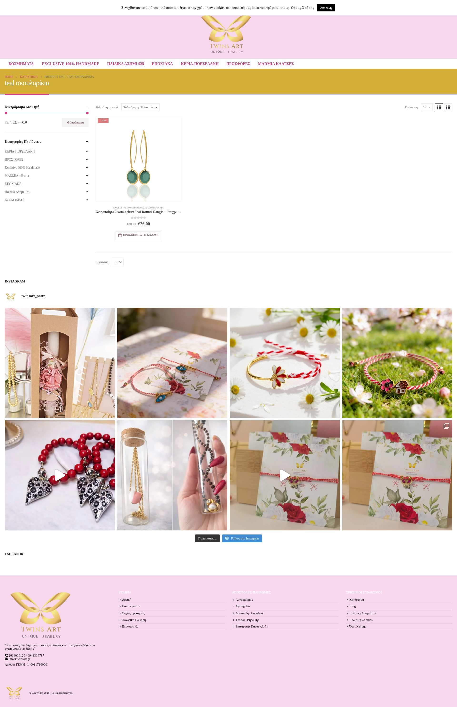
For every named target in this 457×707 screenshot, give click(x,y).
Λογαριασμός (244, 599)
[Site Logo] (226, 34)
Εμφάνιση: (412, 107)
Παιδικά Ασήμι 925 (125, 64)
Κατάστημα (356, 599)
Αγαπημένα (243, 606)
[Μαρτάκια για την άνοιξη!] (397, 475)
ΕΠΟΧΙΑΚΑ (162, 64)
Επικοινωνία (130, 626)
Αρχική (126, 599)
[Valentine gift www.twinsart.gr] (172, 475)
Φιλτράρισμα (75, 122)
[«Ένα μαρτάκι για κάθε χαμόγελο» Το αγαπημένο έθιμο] (285, 363)
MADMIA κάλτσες (276, 64)
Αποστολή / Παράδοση (250, 613)
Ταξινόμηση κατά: (107, 107)
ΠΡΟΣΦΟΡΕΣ (238, 64)
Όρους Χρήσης (302, 7)
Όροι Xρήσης (357, 626)
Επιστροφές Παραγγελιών (252, 626)
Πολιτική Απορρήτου (362, 613)
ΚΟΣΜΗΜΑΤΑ (21, 64)
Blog (352, 606)
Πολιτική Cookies (361, 620)
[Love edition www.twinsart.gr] (60, 475)
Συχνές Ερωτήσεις (133, 613)
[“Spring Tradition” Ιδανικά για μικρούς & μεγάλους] (397, 363)
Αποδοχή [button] (326, 8)
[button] (439, 107)
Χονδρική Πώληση (134, 620)
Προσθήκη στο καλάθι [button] (141, 235)
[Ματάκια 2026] (285, 475)
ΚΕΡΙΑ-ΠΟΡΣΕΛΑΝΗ (200, 64)
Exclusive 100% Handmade (70, 64)
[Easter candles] (60, 363)
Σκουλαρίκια (156, 207)
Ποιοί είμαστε (131, 606)
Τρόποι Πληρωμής (247, 620)
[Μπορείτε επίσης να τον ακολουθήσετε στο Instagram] (172, 363)
